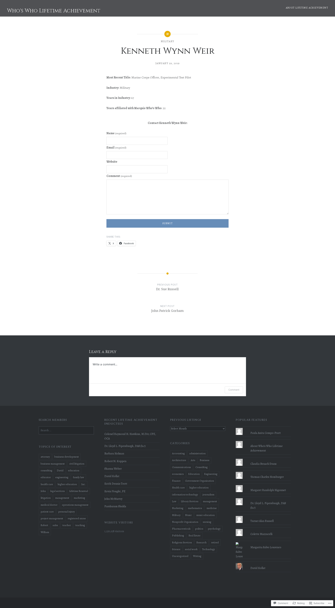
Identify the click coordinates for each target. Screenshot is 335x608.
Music (188, 515)
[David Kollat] (263, 563)
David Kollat (111, 476)
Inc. (83, 484)
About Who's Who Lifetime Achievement (266, 448)
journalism (208, 494)
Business (204, 460)
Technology (208, 549)
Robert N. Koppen (115, 461)
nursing (207, 522)
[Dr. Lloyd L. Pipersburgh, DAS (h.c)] (263, 498)
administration (197, 453)
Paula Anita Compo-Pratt (265, 433)
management (210, 501)
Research (201, 542)
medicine (212, 508)
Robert (44, 525)
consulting (46, 470)
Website (111, 161)
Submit (167, 223)
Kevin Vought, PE (114, 491)
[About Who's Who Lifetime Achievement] (263, 441)
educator (46, 477)
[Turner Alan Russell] (263, 516)
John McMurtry (113, 499)
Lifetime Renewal (78, 491)
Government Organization (199, 480)
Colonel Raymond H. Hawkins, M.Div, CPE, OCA (130, 436)
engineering (61, 477)
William (45, 532)
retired (215, 542)
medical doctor (49, 505)
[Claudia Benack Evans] (263, 458)
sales (55, 525)
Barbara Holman (114, 453)
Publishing (178, 535)
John (43, 491)
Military (167, 41)
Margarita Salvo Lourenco (265, 547)
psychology (214, 528)
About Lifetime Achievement (307, 7)
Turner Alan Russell (262, 521)
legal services (57, 491)
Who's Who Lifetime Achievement (53, 10)
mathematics (195, 508)
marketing (79, 498)
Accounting (178, 453)
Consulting (201, 467)
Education (194, 474)
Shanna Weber (113, 469)
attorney (45, 456)
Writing (197, 556)
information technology (185, 494)
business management (53, 463)
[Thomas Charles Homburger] (263, 471)
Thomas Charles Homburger (267, 477)
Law (174, 501)
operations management (75, 505)
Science (176, 549)
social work (191, 549)
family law (78, 477)
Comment (119, 176)
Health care (178, 487)
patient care (47, 511)
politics (199, 528)
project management (52, 518)
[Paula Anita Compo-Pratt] (263, 428)
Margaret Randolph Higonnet (268, 490)
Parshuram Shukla (115, 506)
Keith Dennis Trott (115, 484)
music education (205, 515)
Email (116, 147)
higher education (199, 487)
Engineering (210, 474)
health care (47, 484)
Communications (181, 467)
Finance (176, 480)
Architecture (179, 460)
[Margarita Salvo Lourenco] (263, 542)
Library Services (189, 501)
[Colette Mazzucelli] (263, 529)
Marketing (177, 508)
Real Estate (194, 535)
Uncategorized (180, 556)
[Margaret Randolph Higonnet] (263, 485)
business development (66, 456)
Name (116, 133)
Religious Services (182, 542)
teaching (80, 525)
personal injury (66, 511)
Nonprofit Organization (185, 522)
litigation (46, 498)
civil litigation (76, 463)
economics (178, 474)
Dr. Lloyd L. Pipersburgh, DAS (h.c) (125, 446)
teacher (66, 525)
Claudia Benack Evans (263, 464)
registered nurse (77, 518)
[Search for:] (66, 430)
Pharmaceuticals (181, 528)
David (60, 470)
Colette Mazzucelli (261, 534)
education (73, 470)
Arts (193, 460)
